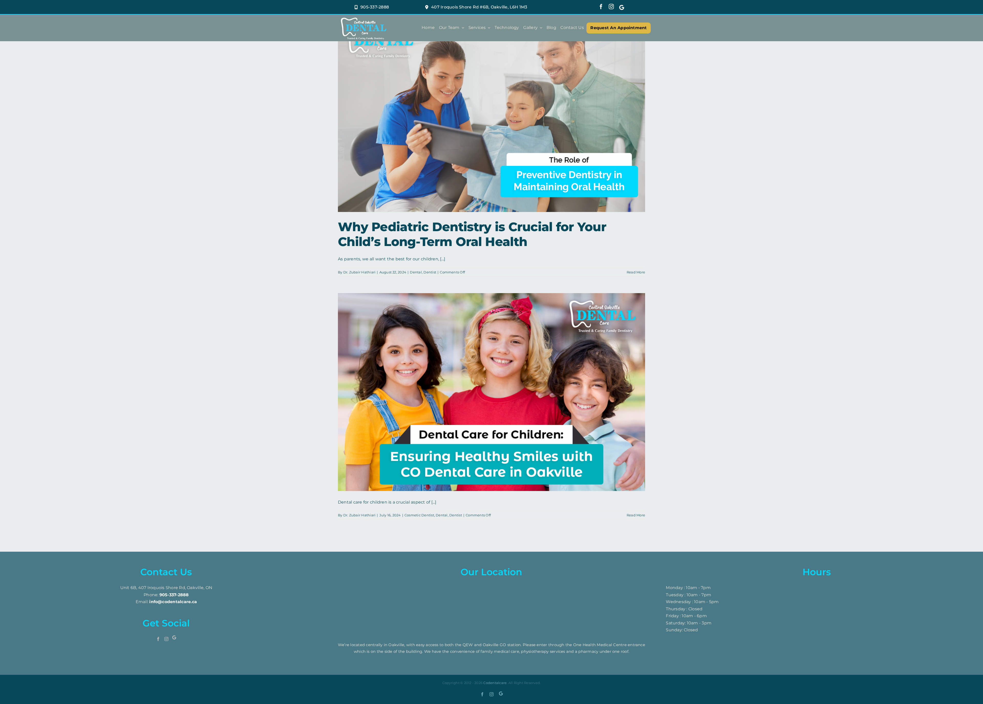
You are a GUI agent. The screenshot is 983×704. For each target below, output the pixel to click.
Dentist (429, 272)
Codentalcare (495, 683)
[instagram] (611, 6)
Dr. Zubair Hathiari (359, 272)
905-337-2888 (174, 594)
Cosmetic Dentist (419, 515)
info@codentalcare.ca (173, 601)
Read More (636, 272)
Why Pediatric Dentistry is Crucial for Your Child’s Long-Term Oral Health (472, 234)
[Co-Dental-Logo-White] (363, 17)
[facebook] (601, 6)
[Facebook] (158, 639)
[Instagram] (166, 639)
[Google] (622, 7)
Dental (416, 272)
